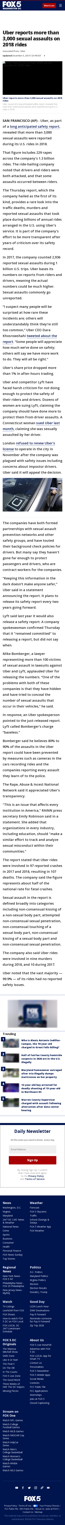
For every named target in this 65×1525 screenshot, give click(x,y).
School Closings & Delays (39, 1221)
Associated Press (11, 51)
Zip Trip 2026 (37, 1325)
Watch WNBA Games (10, 1465)
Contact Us (36, 1362)
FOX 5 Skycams (38, 1211)
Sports (6, 1234)
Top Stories (9, 1258)
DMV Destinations (40, 1310)
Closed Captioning (39, 1402)
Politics (35, 1267)
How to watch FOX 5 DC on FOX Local (13, 1320)
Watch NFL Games (13, 1420)
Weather (36, 1203)
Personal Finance (12, 1250)
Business (7, 1238)
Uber (22, 51)
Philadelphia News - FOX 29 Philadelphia (13, 1284)
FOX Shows (9, 1314)
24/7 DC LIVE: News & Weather (13, 1221)
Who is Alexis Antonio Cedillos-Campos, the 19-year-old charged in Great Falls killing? (41, 1044)
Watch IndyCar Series (10, 1444)
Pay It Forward (38, 1314)
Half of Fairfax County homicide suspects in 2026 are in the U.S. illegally (41, 1059)
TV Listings (8, 1306)
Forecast (34, 1207)
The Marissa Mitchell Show (10, 1350)
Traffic (33, 1215)
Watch (7, 1302)
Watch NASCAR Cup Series (13, 1437)
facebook (23, 1487)
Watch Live (49, 6)
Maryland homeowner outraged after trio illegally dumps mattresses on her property (41, 1073)
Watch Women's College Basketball (12, 1458)
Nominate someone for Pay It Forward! (41, 1320)
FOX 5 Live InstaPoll (40, 1344)
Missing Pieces (10, 1390)
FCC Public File (38, 1386)
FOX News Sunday (12, 1254)
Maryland (8, 1215)
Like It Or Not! (10, 1359)
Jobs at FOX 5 (37, 1398)
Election (34, 1284)
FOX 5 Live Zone (11, 1375)
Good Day (37, 1302)
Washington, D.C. (12, 1207)
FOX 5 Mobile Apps (40, 1374)
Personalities (37, 1366)
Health (6, 1246)
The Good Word (11, 1379)
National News (11, 1226)
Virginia (6, 1211)
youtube (16, 1487)
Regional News (9, 1269)
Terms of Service (34, 1179)
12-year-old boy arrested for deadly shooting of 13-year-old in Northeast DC (40, 1088)
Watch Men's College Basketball (12, 1451)
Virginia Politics (38, 1280)
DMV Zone (8, 1355)
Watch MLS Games (13, 1470)
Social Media (37, 1378)
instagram (35, 1487)
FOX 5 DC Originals (9, 1342)
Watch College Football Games (11, 1426)
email (48, 1487)
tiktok (42, 1487)
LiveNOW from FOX (13, 1310)
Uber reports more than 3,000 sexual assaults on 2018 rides (32, 99)
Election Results (38, 1288)
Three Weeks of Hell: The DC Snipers (13, 1385)
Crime (6, 1230)
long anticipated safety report (34, 126)
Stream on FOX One (10, 1413)
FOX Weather (37, 1230)
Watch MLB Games (13, 1431)
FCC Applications (39, 1390)
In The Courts (10, 1371)
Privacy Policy (36, 1176)
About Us (37, 1340)
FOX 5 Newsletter (39, 1370)
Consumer (8, 1242)
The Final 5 (8, 1363)
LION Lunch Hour (39, 1306)
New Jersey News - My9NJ (13, 1291)
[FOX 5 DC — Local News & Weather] (12, 5)
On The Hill (8, 1367)
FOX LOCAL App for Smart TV (40, 1357)
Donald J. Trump (38, 1292)
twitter (29, 1487)
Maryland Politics (39, 1276)
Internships (36, 1394)
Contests (35, 1382)
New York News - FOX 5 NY (12, 1277)
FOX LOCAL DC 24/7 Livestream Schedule (11, 1328)
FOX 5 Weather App (40, 1226)
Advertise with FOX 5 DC (40, 1350)
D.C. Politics (36, 1272)
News (7, 1203)
